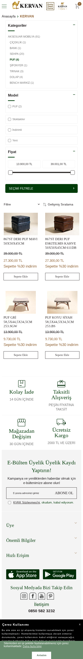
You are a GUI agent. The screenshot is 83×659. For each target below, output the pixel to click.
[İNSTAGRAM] (23, 596)
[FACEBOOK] (32, 596)
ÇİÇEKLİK (18, 42)
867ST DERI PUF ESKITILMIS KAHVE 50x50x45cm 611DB (60, 243)
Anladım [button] (41, 655)
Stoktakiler (18, 119)
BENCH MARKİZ (22, 82)
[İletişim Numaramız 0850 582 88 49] (59, 596)
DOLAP (16, 77)
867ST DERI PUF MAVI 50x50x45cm (20, 241)
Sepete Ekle (21, 276)
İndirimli (17, 129)
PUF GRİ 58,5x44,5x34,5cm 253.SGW (18, 322)
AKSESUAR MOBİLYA (24, 36)
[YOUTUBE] (41, 596)
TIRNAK (16, 71)
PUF (14, 59)
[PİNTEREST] (50, 596)
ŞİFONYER (18, 65)
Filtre (7, 204)
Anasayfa (8, 16)
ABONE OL (64, 493)
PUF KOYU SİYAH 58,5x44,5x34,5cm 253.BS (59, 322)
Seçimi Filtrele (21, 188)
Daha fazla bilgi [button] (32, 646)
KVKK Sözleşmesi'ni (26, 502)
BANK (15, 48)
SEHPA (17, 53)
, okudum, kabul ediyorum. (43, 502)
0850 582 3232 (41, 611)
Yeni (15, 140)
